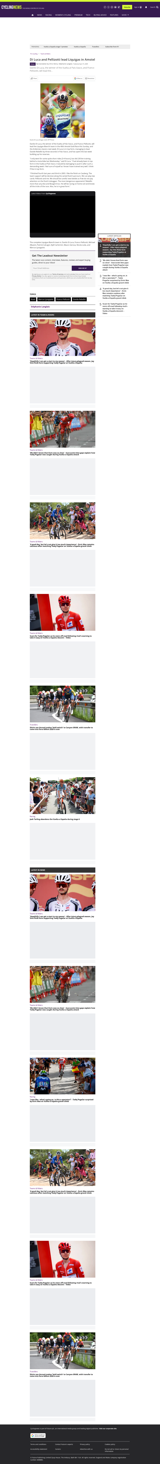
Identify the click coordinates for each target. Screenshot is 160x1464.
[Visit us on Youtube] (115, 7)
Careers (58, 1449)
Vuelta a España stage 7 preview (56, 47)
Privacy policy (85, 1444)
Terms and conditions (38, 1444)
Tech (88, 15)
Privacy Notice (36, 276)
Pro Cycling (33, 54)
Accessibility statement (38, 1449)
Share (35, 78)
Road (33, 299)
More (124, 15)
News (39, 15)
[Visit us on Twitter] (108, 7)
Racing (48, 15)
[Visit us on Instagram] (112, 7)
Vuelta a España (80, 47)
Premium (78, 15)
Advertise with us (86, 1449)
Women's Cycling (63, 15)
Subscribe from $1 (112, 47)
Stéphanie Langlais (65, 64)
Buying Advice (100, 15)
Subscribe (127, 7)
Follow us (79, 78)
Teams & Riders (45, 54)
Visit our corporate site (107, 1429)
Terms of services (58, 274)
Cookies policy (110, 1444)
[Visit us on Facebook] (105, 7)
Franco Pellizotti (63, 299)
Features (114, 15)
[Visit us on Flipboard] (119, 7)
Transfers (95, 47)
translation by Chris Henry (48, 64)
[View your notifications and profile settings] (146, 7)
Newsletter (91, 78)
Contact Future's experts (64, 1444)
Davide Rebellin (79, 299)
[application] (62, 214)
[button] (154, 7)
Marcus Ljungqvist (45, 299)
